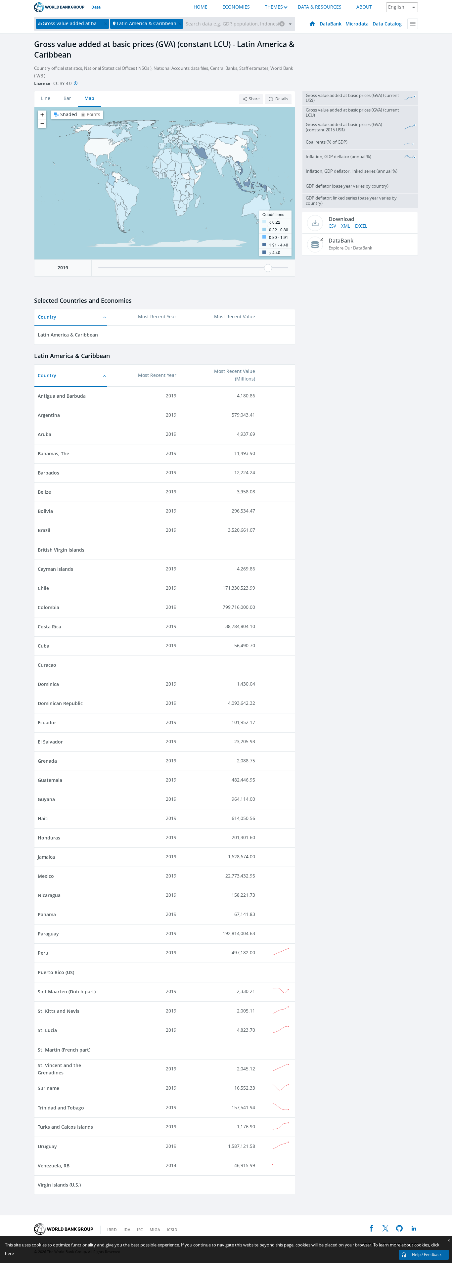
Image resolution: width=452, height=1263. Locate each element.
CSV (332, 226)
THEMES (274, 7)
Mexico (46, 876)
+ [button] (42, 114)
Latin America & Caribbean (68, 335)
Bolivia (45, 511)
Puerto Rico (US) (56, 972)
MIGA (155, 1230)
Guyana (46, 799)
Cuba (43, 646)
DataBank (330, 24)
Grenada (47, 761)
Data (96, 7)
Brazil (44, 530)
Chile (43, 588)
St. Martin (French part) (64, 1050)
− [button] (42, 123)
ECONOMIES (236, 7)
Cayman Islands (55, 569)
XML (345, 226)
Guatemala (50, 780)
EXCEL (361, 226)
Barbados (48, 473)
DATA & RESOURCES (319, 7)
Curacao (47, 665)
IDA (126, 1230)
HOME (200, 7)
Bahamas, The (53, 453)
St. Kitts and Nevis (58, 1011)
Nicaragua (49, 895)
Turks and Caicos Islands (65, 1127)
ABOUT (364, 7)
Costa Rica (49, 626)
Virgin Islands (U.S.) (59, 1185)
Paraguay (48, 933)
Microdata (357, 24)
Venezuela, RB (53, 1165)
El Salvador (50, 742)
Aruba (44, 434)
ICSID (172, 1230)
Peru (43, 953)
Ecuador (47, 722)
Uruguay (47, 1146)
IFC (140, 1230)
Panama (47, 914)
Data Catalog (387, 24)
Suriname (48, 1088)
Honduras (49, 837)
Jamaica (46, 857)
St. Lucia (47, 1030)
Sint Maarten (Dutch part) (67, 991)
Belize (44, 492)
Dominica (48, 684)
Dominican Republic (60, 703)
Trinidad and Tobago (61, 1108)
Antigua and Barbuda (62, 396)
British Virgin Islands (61, 550)
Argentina (49, 415)
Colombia (48, 607)
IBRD (112, 1230)
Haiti (43, 818)
